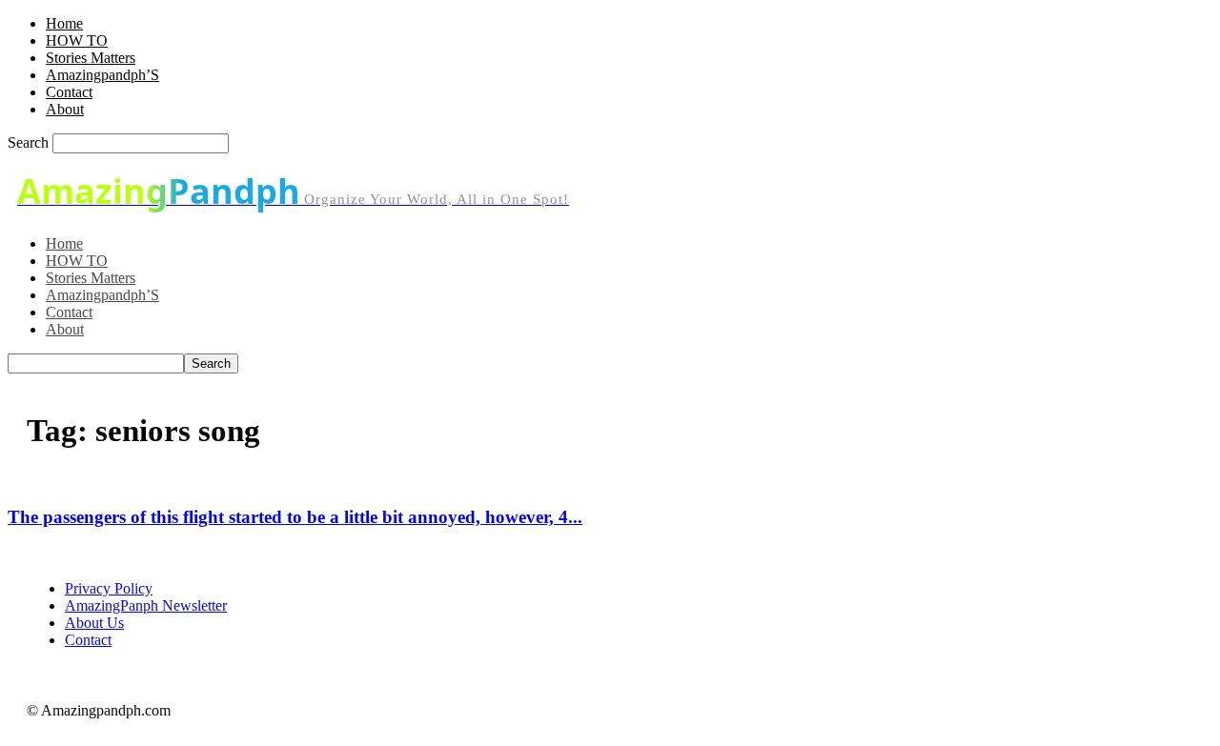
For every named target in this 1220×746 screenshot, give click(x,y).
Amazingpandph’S (102, 75)
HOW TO (77, 40)
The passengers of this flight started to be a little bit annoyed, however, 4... (295, 517)
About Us (94, 623)
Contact (69, 92)
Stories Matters (90, 58)
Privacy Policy (108, 588)
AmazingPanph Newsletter (146, 605)
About (65, 109)
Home (64, 23)
